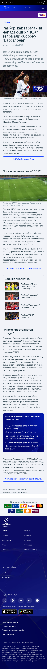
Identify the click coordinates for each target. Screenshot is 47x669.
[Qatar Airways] (35, 511)
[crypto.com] (11, 511)
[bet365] (19, 511)
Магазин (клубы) (30, 550)
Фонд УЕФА (6, 577)
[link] (14, 7)
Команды (27, 530)
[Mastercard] (39, 506)
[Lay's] (23, 506)
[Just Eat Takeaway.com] (27, 511)
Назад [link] (7, 22)
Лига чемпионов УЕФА (5, 7)
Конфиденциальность (10, 622)
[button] (41, 7)
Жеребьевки (6, 540)
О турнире (28, 545)
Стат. (4, 550)
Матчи (4, 530)
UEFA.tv (5, 535)
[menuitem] (16, 7)
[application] (23, 188)
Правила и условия (9, 626)
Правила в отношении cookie (13, 630)
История (27, 540)
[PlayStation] (15, 506)
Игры (4, 545)
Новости (27, 535)
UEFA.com (5, 572)
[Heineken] (8, 506)
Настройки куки (8, 634)
